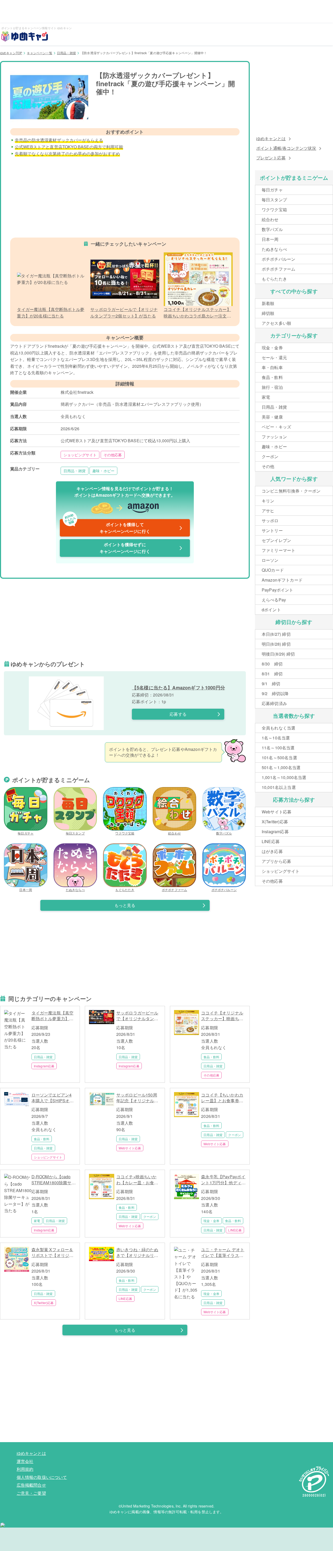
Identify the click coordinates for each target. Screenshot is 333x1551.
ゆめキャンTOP (11, 53)
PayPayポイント (277, 590)
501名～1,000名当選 (281, 767)
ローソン (270, 560)
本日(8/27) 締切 (276, 634)
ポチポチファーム (174, 889)
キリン (268, 501)
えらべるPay (274, 600)
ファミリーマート (278, 550)
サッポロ (270, 521)
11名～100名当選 (278, 748)
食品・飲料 (211, 1057)
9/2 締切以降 (275, 693)
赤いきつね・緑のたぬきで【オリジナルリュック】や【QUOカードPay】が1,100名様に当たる (137, 1253)
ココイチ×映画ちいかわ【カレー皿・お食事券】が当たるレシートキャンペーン (137, 1180)
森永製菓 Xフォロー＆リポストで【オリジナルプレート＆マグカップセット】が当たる (52, 1253)
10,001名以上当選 (279, 787)
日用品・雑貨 (66, 53)
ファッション (274, 437)
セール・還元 (274, 357)
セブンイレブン (276, 540)
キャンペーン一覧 (39, 53)
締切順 (268, 313)
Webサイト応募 (130, 1148)
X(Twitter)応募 (44, 1302)
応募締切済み (274, 703)
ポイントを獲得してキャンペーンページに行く (107, 526)
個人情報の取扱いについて (42, 1477)
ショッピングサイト (80, 454)
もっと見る (125, 905)
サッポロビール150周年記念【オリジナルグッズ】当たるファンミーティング (137, 1098)
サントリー (272, 530)
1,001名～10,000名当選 (284, 777)
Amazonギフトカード (282, 580)
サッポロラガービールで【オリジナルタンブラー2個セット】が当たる (137, 1016)
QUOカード (273, 570)
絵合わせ (174, 833)
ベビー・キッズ (276, 427)
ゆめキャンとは (271, 138)
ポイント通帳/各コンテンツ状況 (286, 148)
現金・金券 (211, 1220)
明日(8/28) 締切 (276, 644)
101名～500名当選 (279, 758)
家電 (37, 1220)
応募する (178, 714)
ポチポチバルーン (224, 889)
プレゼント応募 (271, 158)
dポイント (271, 610)
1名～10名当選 (276, 738)
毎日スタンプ (75, 833)
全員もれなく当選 (278, 728)
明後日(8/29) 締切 (278, 654)
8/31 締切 (272, 674)
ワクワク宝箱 (124, 833)
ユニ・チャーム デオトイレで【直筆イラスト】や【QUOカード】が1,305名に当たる (222, 1253)
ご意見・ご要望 (31, 1493)
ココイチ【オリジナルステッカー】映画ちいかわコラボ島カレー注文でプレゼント (222, 1016)
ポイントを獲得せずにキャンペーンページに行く (125, 547)
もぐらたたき (124, 889)
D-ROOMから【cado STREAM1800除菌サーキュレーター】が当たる (53, 1180)
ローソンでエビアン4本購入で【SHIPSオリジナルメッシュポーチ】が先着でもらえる (52, 1098)
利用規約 (25, 1469)
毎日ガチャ (26, 833)
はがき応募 (272, 851)
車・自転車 (272, 367)
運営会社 (25, 1461)
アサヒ (268, 511)
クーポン (234, 1134)
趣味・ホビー (103, 470)
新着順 (268, 303)
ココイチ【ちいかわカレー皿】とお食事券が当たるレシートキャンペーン (222, 1098)
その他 (268, 466)
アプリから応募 (276, 861)
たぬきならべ (75, 889)
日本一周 (25, 889)
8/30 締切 (272, 664)
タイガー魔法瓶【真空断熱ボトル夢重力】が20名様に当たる (52, 1016)
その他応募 (113, 454)
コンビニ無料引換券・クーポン (291, 491)
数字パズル (224, 833)
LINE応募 (235, 1230)
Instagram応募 (44, 1066)
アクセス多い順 (276, 323)
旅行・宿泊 (272, 387)
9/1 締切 (271, 684)
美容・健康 (272, 417)
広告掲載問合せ (31, 1485)
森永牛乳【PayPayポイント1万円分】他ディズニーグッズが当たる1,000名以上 (223, 1180)
